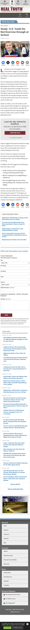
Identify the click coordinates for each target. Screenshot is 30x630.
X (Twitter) (6, 585)
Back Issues (6, 564)
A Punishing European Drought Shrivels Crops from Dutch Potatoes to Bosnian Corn (15, 359)
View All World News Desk (15, 489)
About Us (6, 530)
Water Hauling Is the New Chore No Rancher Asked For (14, 450)
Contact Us (6, 534)
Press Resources (8, 577)
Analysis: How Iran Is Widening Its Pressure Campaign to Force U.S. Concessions (13, 412)
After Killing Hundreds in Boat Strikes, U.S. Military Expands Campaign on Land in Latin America (15, 339)
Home (5, 526)
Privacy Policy (7, 572)
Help (5, 543)
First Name (3, 265)
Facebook (6, 581)
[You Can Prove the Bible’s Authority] (15, 505)
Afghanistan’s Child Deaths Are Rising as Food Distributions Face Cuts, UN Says (15, 218)
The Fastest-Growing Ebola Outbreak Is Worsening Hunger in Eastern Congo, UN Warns (13, 224)
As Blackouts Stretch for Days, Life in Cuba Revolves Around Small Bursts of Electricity (14, 368)
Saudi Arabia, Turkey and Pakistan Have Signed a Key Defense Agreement (15, 377)
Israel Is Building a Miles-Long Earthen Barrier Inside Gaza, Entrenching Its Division (15, 478)
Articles (6, 551)
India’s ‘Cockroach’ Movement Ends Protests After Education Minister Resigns (13, 444)
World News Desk (8, 555)
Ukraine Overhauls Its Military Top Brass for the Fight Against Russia (15, 464)
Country (3, 282)
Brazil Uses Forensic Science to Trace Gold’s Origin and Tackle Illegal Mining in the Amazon (14, 382)
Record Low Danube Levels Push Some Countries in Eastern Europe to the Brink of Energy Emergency (14, 399)
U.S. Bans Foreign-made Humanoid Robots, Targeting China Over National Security (14, 421)
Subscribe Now (15, 133)
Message (3, 299)
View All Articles (15, 484)
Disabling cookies (17, 627)
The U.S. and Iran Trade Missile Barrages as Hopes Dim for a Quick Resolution (15, 426)
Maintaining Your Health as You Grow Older (14, 239)
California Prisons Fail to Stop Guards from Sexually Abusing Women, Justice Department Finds (14, 348)
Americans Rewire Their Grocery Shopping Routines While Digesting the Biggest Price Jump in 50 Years (15, 435)
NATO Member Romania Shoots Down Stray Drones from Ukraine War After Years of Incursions (14, 455)
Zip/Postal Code (5, 287)
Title (2, 260)
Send (6, 315)
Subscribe (6, 538)
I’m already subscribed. (16, 137)
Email (2, 276)
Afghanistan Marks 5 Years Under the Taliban (14, 354)
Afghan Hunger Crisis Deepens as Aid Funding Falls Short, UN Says (12, 229)
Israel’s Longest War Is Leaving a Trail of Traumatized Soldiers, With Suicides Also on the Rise (14, 235)
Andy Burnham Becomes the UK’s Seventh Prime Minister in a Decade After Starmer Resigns (14, 472)
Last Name (3, 271)
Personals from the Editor (10, 560)
